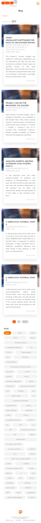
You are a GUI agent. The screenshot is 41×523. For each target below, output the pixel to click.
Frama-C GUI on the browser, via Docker (17, 104)
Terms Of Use (9, 520)
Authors (18, 520)
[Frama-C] (9, 6)
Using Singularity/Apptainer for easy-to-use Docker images (20, 40)
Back (5, 16)
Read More (31, 81)
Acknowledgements (29, 520)
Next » (25, 322)
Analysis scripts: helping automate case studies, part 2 (19, 163)
